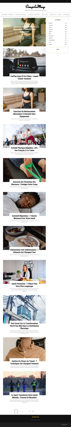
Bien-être (50, 23)
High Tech (51, 29)
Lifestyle (50, 31)
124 (29, 411)
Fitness (50, 27)
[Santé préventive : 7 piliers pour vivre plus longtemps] (24, 272)
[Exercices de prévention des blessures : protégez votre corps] (24, 170)
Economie (51, 25)
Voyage (50, 44)
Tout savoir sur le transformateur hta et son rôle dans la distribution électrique (24, 326)
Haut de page (63, 424)
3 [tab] (42, 31)
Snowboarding (52, 40)
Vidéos (39, 419)
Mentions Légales (34, 419)
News (50, 33)
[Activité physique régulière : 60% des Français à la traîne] (24, 136)
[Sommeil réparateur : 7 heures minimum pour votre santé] (24, 204)
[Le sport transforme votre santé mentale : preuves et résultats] (24, 383)
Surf (49, 42)
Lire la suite (24, 35)
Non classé (51, 35)
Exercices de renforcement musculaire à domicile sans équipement (24, 114)
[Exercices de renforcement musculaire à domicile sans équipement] (24, 100)
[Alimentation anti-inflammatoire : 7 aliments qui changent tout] (24, 238)
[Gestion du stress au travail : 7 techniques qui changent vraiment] (24, 349)
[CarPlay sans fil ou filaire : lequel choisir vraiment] (24, 62)
